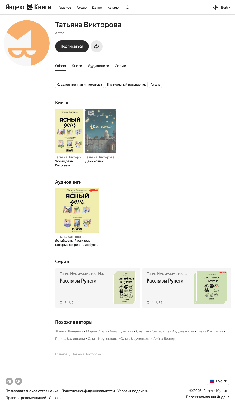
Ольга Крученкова (135, 339)
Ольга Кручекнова (103, 339)
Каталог (114, 7)
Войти (225, 7)
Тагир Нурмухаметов (78, 273)
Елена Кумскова (210, 331)
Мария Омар (96, 331)
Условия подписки (133, 391)
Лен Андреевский (179, 331)
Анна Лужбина (121, 331)
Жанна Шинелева (69, 331)
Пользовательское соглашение (32, 391)
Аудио (82, 7)
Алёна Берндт (164, 339)
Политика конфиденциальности (88, 391)
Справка (56, 398)
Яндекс (223, 397)
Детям (97, 7)
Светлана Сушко (149, 331)
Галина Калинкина (70, 339)
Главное (65, 7)
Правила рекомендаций (26, 398)
